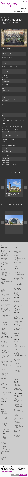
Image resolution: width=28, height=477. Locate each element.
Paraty (3, 314)
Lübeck (4, 362)
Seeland (3, 369)
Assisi (3, 456)
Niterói (4, 313)
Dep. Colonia (17, 388)
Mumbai (4, 416)
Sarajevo (4, 286)
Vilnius (17, 271)
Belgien (3, 269)
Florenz (4, 446)
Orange (4, 397)
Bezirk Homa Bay (18, 248)
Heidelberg (5, 338)
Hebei (2, 326)
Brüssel (3, 271)
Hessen (3, 345)
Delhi (3, 412)
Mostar (4, 283)
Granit (7, 90)
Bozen (3, 453)
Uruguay (16, 384)
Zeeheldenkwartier (15, 129)
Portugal (16, 312)
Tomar (16, 320)
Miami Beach (18, 400)
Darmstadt (5, 346)
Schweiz (16, 335)
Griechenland (5, 403)
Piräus (3, 406)
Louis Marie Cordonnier (8, 99)
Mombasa (16, 254)
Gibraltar (3, 401)
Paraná (3, 301)
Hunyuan (4, 333)
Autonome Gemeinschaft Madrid (20, 360)
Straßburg (5, 388)
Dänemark (4, 364)
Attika (2, 404)
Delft (16, 293)
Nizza (3, 395)
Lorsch (4, 350)
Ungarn (16, 381)
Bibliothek (13, 86)
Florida (16, 398)
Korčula (17, 261)
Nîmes (3, 391)
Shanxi (3, 331)
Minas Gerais (4, 297)
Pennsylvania (17, 413)
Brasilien (3, 287)
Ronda (17, 357)
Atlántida (17, 386)
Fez (16, 282)
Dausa (3, 421)
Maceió (4, 290)
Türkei (15, 378)
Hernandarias (19, 300)
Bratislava (17, 341)
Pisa (3, 448)
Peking (3, 323)
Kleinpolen (17, 309)
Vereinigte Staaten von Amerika (19, 396)
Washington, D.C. (18, 418)
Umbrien (3, 454)
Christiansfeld (6, 373)
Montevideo (17, 392)
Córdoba (17, 353)
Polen (15, 308)
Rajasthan (4, 417)
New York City (19, 411)
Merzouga (18, 279)
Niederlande (12, 128)
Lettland (16, 265)
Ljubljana (17, 348)
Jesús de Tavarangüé (20, 305)
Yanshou (4, 324)
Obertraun (18, 428)
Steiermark (17, 430)
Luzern (17, 338)
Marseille (4, 394)
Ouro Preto (5, 300)
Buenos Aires (4, 248)
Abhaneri (4, 418)
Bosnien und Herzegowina (5, 279)
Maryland (17, 403)
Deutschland (4, 336)
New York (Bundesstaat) (17, 410)
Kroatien (16, 257)
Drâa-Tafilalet (18, 277)
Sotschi (17, 332)
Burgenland (17, 421)
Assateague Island (20, 404)
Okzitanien (4, 389)
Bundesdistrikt (5, 294)
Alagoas (3, 289)
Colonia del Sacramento (18, 390)
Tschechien (17, 363)
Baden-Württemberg (6, 337)
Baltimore (17, 405)
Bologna (4, 436)
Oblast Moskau (18, 325)
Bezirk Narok (17, 251)
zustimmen (22, 474)
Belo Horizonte (6, 298)
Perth (3, 264)
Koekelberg (5, 272)
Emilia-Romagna (5, 435)
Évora (16, 322)
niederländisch (5, 77)
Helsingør (4, 367)
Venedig (4, 459)
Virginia (16, 415)
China (2, 319)
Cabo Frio (4, 311)
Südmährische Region (20, 371)
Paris (3, 399)
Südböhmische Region (20, 369)
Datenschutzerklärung (6, 471)
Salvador (4, 293)
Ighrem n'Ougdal (19, 278)
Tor (3, 59)
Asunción (16, 301)
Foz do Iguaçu (6, 304)
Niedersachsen (5, 351)
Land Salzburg (18, 424)
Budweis (17, 370)
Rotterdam (18, 295)
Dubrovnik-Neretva (19, 258)
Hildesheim (5, 354)
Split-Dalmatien (18, 262)
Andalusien (17, 352)
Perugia (4, 457)
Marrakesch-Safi (18, 283)
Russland (16, 324)
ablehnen (15, 474)
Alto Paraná (17, 298)
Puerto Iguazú (6, 251)
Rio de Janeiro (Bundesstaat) (5, 309)
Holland (4, 141)
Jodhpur (4, 424)
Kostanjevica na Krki (20, 346)
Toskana (3, 445)
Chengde (4, 327)
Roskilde (4, 370)
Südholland (19, 128)
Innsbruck (18, 434)
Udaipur (4, 428)
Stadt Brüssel (5, 276)
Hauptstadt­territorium (4, 255)
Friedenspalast (5, 55)
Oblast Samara (18, 328)
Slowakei (16, 339)
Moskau (17, 326)
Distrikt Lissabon (18, 314)
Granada (17, 354)
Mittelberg (18, 436)
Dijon (3, 383)
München (4, 342)
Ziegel (3, 90)
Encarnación (18, 304)
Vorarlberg (17, 435)
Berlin (2, 344)
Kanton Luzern (18, 337)
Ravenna (4, 438)
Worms (4, 360)
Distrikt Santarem (19, 318)
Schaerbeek (5, 275)
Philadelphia (18, 414)
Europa (3, 126)
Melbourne (5, 262)
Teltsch (17, 367)
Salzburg (17, 425)
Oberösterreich (18, 426)
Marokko (16, 275)
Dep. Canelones (18, 385)
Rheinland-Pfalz (5, 355)
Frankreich (4, 378)
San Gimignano (6, 449)
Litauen (16, 268)
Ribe (3, 376)
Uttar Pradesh (5, 429)
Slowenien (17, 343)
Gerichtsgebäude (6, 86)
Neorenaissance (6, 81)
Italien (3, 433)
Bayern (3, 341)
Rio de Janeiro (6, 315)
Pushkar (4, 425)
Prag (15, 365)
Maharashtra (4, 414)
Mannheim (5, 340)
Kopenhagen (5, 368)
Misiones (3, 250)
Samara (17, 329)
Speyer (3, 357)
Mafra (16, 316)
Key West (17, 399)
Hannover (5, 352)
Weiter (25, 187)
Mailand (4, 443)
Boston (17, 408)
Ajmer (3, 419)
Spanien (16, 350)
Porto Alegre (5, 306)
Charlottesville (19, 416)
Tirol (15, 432)
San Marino (17, 333)
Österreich (17, 420)
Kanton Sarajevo (5, 285)
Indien (3, 409)
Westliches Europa (11, 126)
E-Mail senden (14, 164)
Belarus (3, 266)
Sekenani (17, 252)
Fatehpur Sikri (6, 431)
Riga (16, 266)
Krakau (17, 310)
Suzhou (4, 329)
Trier (3, 358)
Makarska (17, 263)
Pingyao (4, 334)
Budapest (16, 382)
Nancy (3, 386)
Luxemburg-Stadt (19, 274)
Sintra (16, 317)
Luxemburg (17, 272)
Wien (15, 438)
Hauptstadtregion (6, 365)
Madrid (17, 361)
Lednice (17, 374)
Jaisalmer (4, 423)
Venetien (3, 458)
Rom (3, 441)
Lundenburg (18, 375)
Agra (3, 430)
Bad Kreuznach (6, 356)
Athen (3, 405)
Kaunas (17, 269)
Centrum (7, 129)
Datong (4, 332)
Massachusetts (18, 406)
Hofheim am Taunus (7, 349)
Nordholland (18, 289)
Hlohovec (17, 372)
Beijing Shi (4, 321)
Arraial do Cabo (6, 310)
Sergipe (3, 316)
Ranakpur (4, 426)
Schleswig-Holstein (6, 361)
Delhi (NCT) (4, 411)
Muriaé (4, 299)
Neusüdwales (4, 258)
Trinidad (17, 306)
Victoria (3, 261)
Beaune (4, 382)
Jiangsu (3, 328)
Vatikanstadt (18, 393)
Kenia (15, 247)
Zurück (2, 187)
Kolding (4, 375)
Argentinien (4, 247)
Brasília (4, 295)
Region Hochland (19, 366)
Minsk (2, 267)
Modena (4, 437)
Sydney (4, 259)
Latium (3, 439)
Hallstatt (17, 427)
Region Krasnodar (19, 330)
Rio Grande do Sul (6, 305)
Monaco (16, 286)
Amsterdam (18, 290)
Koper (16, 345)
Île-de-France (4, 398)
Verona (4, 461)
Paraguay (16, 297)
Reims (3, 387)
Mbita (16, 250)
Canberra (4, 257)
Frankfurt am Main (7, 347)
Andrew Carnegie (6, 104)
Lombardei (4, 442)
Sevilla (17, 358)
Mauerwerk (5, 94)
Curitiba (4, 303)
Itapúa (15, 302)
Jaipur (3, 422)
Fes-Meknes (17, 281)
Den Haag (17, 294)
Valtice (17, 376)
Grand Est (4, 384)
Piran (16, 349)
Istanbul (16, 379)
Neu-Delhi (4, 413)
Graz (16, 431)
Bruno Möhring (6, 63)
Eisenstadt (18, 422)
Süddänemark (5, 372)
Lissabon (17, 315)
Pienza (3, 447)
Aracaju (4, 317)
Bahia (2, 291)
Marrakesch (18, 284)
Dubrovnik (18, 259)
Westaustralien (5, 263)
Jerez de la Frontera (20, 355)
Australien (4, 253)
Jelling (4, 374)
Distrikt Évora (18, 321)
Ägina (3, 408)
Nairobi (16, 255)
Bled (16, 344)
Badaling (4, 322)
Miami (16, 401)
